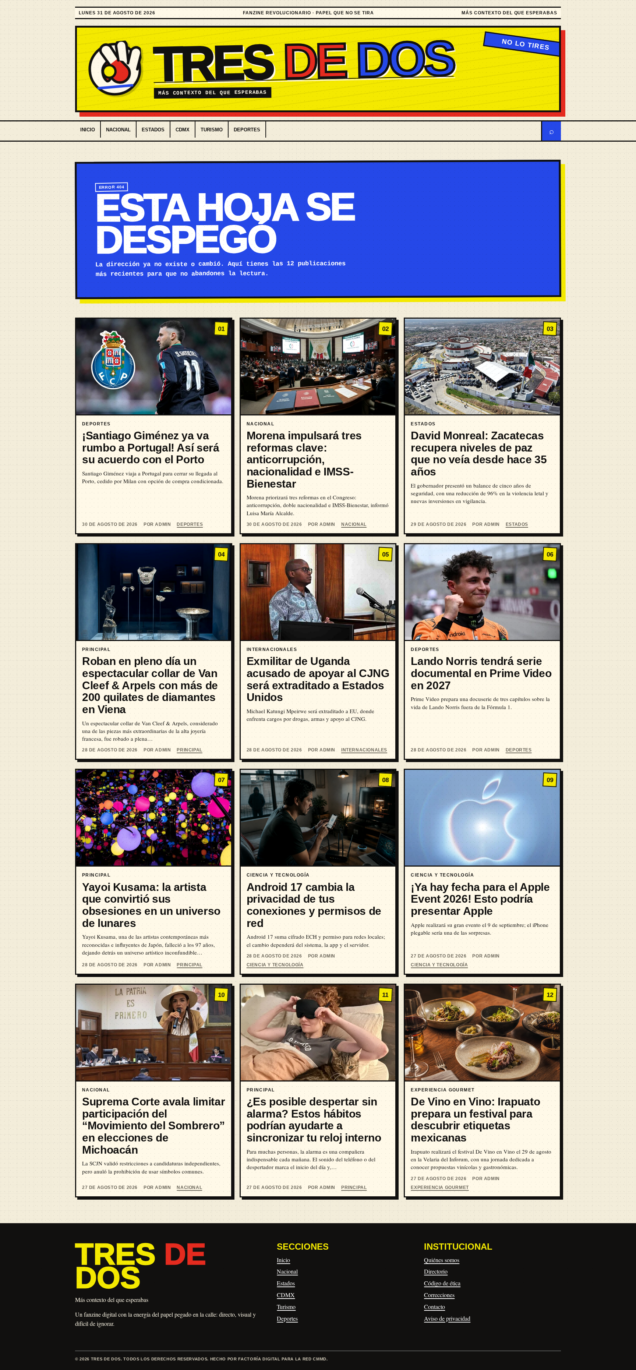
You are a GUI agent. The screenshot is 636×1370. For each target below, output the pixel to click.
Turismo (212, 129)
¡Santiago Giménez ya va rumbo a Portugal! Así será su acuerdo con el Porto (150, 447)
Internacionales (364, 750)
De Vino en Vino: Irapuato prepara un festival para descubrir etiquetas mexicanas (475, 1119)
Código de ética (442, 1283)
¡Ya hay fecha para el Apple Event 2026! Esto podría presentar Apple (480, 899)
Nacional (118, 129)
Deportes (247, 129)
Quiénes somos (441, 1260)
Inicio (87, 129)
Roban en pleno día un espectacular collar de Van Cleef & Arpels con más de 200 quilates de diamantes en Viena (150, 685)
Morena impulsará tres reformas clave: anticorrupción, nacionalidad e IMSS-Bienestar (304, 459)
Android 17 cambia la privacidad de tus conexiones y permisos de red (314, 905)
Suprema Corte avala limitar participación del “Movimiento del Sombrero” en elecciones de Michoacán (153, 1125)
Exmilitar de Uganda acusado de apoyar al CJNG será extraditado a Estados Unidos (318, 679)
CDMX (183, 129)
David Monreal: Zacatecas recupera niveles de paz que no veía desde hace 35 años (479, 453)
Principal (189, 750)
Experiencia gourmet (440, 1187)
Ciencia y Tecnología (275, 964)
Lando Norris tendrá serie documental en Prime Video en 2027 (481, 673)
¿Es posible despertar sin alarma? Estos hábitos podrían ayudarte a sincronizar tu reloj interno (314, 1119)
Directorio (436, 1271)
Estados (153, 129)
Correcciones (439, 1295)
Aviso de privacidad (447, 1318)
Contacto (434, 1306)
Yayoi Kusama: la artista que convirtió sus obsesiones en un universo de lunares (151, 905)
